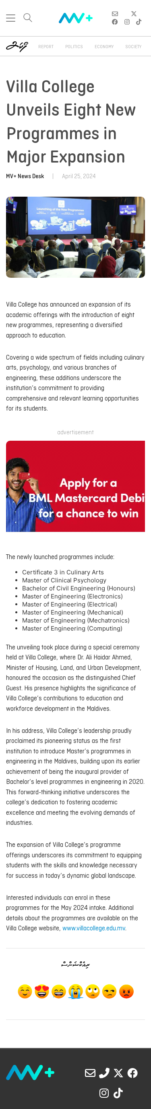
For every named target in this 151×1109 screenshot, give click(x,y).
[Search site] (27, 18)
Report (46, 47)
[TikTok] (118, 1093)
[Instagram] (104, 1093)
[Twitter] (118, 1073)
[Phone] (104, 1073)
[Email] (90, 1073)
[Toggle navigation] (10, 18)
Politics (74, 47)
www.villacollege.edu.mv (93, 928)
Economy (104, 47)
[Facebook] (132, 1073)
